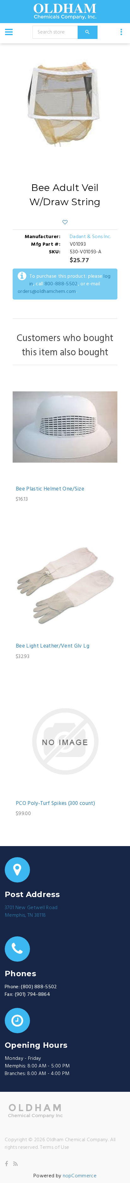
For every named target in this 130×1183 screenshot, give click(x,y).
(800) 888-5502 (39, 987)
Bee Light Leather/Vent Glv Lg (52, 646)
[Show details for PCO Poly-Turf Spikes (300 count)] (65, 741)
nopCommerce (80, 1176)
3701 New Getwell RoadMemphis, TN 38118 (31, 912)
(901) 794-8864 (32, 994)
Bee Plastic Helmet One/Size (50, 489)
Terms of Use (54, 1147)
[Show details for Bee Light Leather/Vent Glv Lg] (65, 584)
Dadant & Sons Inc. (90, 237)
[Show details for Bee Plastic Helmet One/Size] (65, 427)
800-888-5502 (61, 284)
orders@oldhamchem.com (47, 292)
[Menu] (8, 32)
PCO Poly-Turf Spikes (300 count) (55, 803)
